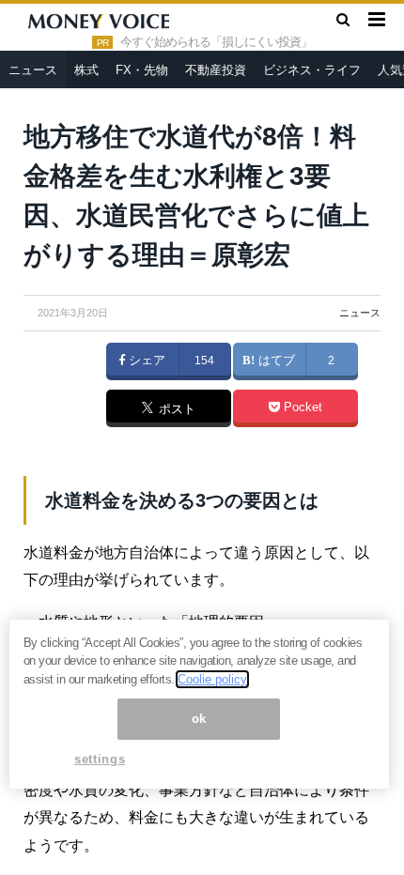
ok (199, 719)
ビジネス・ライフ (312, 70)
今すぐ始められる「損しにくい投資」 (216, 42)
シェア (145, 360)
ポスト (175, 409)
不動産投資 (215, 70)
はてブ (275, 360)
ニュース (32, 70)
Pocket (301, 407)
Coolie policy (212, 679)
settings (99, 759)
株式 (86, 70)
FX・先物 (142, 70)
